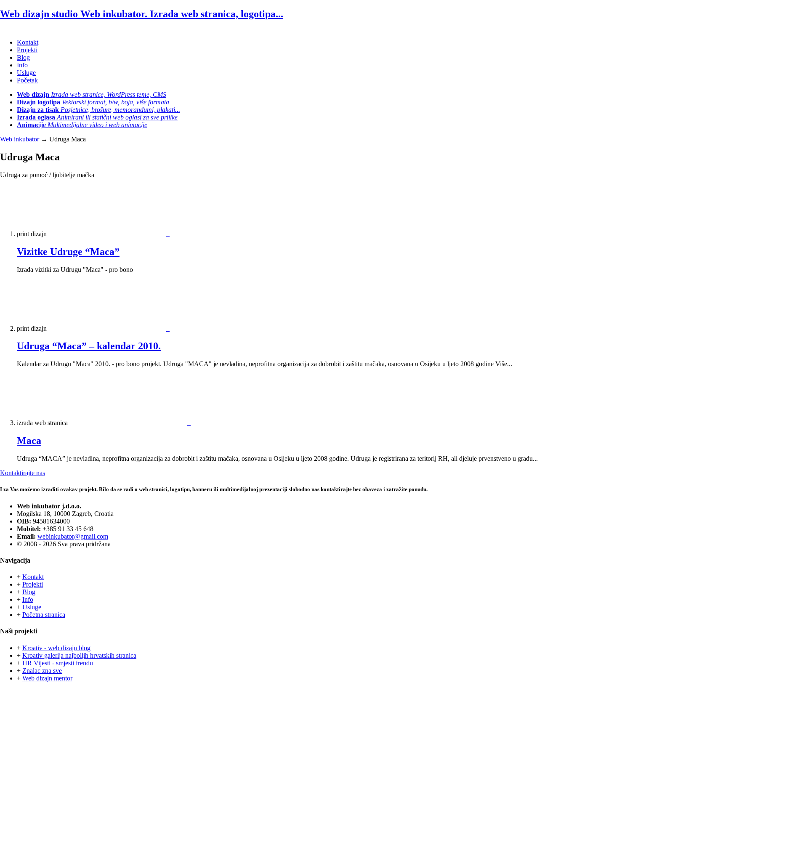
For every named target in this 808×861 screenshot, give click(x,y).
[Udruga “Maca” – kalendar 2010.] (109, 328)
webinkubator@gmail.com (72, 536)
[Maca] (130, 422)
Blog (23, 57)
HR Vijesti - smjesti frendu (57, 663)
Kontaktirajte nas (22, 472)
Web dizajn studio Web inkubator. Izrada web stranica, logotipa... (141, 13)
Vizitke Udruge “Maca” (68, 251)
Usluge (26, 72)
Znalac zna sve (42, 670)
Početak (27, 80)
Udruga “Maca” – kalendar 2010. (89, 345)
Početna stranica (43, 614)
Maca (29, 440)
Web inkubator (19, 139)
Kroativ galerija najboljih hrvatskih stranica (79, 655)
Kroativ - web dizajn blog (56, 647)
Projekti (27, 49)
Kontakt (27, 42)
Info (22, 65)
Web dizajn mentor (47, 678)
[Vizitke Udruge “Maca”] (109, 233)
